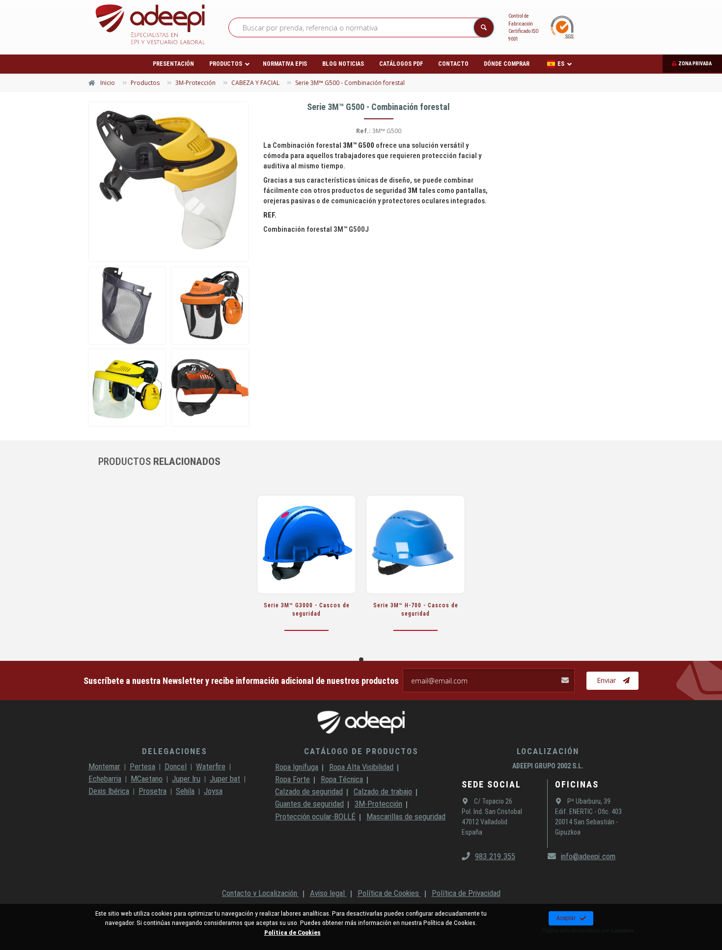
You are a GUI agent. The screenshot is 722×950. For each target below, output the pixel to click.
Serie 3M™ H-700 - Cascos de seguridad (415, 609)
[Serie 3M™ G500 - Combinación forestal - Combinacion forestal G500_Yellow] (127, 387)
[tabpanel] (306, 573)
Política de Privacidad (466, 893)
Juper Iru (186, 779)
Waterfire (210, 766)
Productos (225, 63)
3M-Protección (378, 804)
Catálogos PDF (401, 63)
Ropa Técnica (342, 779)
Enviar (606, 680)
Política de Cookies (389, 893)
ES (560, 63)
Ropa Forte (292, 779)
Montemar (104, 766)
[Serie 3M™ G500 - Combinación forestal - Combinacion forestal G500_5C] (127, 305)
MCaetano (147, 779)
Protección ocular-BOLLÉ (315, 816)
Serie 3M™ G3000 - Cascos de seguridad (307, 609)
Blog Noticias (343, 63)
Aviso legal (328, 893)
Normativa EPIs (285, 63)
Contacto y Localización (260, 893)
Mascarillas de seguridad (405, 816)
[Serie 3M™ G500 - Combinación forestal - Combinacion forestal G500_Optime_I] (210, 305)
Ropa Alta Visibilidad (361, 767)
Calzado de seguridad (309, 791)
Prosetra (153, 791)
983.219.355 (495, 856)
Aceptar (566, 918)
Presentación (173, 63)
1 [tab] (361, 659)
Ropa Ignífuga (296, 767)
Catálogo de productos (361, 751)
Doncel (176, 766)
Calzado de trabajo (383, 791)
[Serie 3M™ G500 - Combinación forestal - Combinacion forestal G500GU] (168, 181)
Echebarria (104, 779)
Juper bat (225, 779)
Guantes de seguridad (309, 804)
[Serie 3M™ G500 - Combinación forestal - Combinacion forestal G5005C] (210, 387)
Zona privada (695, 63)
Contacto (453, 63)
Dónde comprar (506, 63)
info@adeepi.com (588, 856)
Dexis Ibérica (108, 791)
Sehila (185, 791)
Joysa (213, 791)
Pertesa (142, 766)
